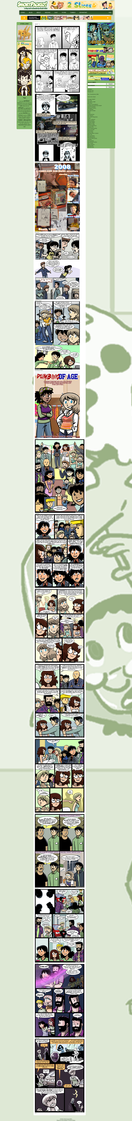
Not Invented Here (92, 125)
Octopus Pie (91, 127)
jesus (29, 111)
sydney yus (26, 123)
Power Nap (90, 132)
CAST (56, 12)
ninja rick (20, 116)
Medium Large (91, 124)
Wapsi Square (91, 144)
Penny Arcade (91, 129)
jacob (26, 111)
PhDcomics (90, 130)
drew (24, 106)
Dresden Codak (91, 110)
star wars (21, 123)
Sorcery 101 (91, 90)
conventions (25, 104)
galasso (28, 108)
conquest (19, 104)
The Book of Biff (91, 102)
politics (24, 118)
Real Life (90, 134)
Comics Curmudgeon (93, 104)
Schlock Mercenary (92, 138)
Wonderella (90, 145)
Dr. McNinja (90, 109)
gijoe (19, 109)
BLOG (31, 12)
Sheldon (90, 139)
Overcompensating (92, 128)
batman (19, 103)
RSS (110, 12)
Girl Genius (90, 115)
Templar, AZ (90, 91)
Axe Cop (90, 100)
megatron (25, 115)
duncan (27, 106)
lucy (29, 113)
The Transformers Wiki (93, 94)
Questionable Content (93, 133)
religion (28, 118)
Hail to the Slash (92, 96)
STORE (64, 12)
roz (25, 122)
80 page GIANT (91, 99)
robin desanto (24, 120)
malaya (20, 115)
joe (19, 113)
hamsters (28, 109)
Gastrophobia (91, 114)
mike (29, 115)
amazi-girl (21, 101)
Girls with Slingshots (93, 117)
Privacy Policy (71, 1120)
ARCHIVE (47, 12)
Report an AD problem (62, 1120)
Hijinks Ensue (91, 120)
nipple (25, 116)
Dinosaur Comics (92, 108)
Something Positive (92, 142)
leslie (25, 113)
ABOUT (39, 12)
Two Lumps (90, 143)
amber (27, 101)
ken (22, 113)
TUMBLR (72, 12)
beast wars (25, 103)
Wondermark (91, 147)
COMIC (23, 12)
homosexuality (21, 111)
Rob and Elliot (91, 135)
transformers (22, 125)
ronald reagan (20, 122)
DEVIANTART (83, 12)
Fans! (89, 112)
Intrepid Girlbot (91, 122)
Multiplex (90, 89)
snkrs (30, 121)
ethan (20, 108)
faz (24, 108)
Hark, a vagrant (91, 119)
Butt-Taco (90, 103)
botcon (30, 103)
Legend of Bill (91, 123)
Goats (89, 118)
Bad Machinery (91, 137)
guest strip (23, 109)
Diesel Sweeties (92, 107)
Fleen (89, 113)
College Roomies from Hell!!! (95, 105)
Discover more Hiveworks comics (34, 18)
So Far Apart (91, 140)
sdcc (28, 121)
